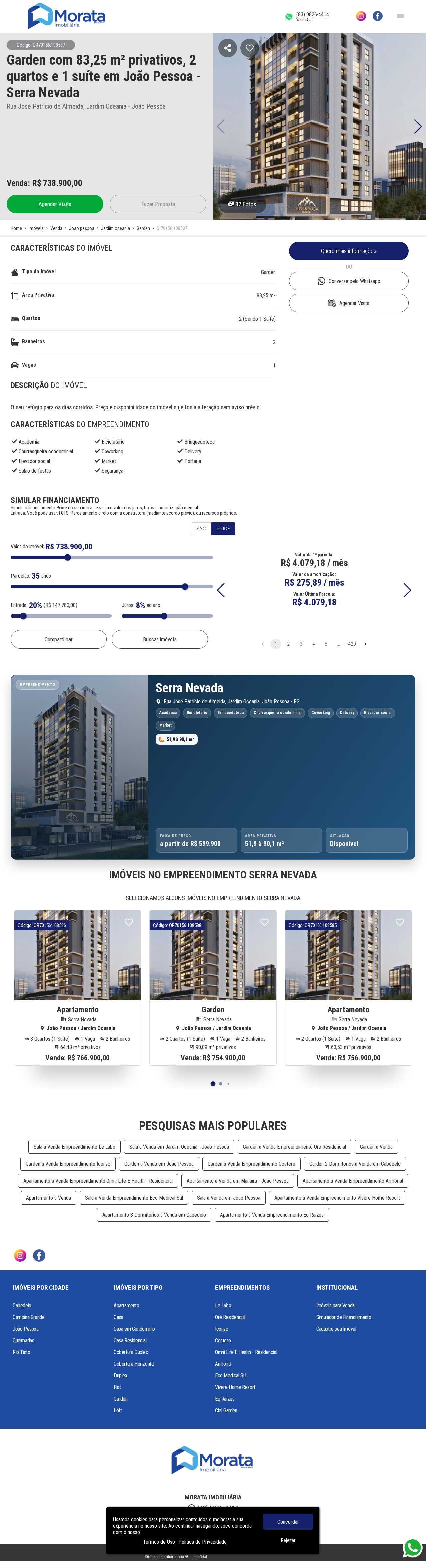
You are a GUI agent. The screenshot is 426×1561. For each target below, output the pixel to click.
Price (223, 528)
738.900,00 (62, 183)
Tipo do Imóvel (39, 271)
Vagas (29, 365)
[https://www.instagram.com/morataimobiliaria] (361, 16)
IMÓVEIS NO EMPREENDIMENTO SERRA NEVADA (213, 874)
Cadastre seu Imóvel (336, 1329)
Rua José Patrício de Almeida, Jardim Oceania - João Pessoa (86, 106)
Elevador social (34, 461)
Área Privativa (38, 295)
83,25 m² (266, 295)
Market (109, 461)
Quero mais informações (348, 251)
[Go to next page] (365, 644)
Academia (29, 442)
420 (352, 644)
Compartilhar (59, 639)
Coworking (112, 451)
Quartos (31, 318)
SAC (201, 528)
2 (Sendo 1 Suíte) (257, 319)
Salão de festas (35, 471)
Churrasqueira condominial (46, 451)
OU (349, 267)
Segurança (112, 471)
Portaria (192, 461)
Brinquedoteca (199, 442)
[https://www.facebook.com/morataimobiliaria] (378, 16)
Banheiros (33, 341)
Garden (268, 272)
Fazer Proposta (158, 204)
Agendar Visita (55, 204)
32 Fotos (245, 204)
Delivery (192, 451)
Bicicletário (113, 442)
